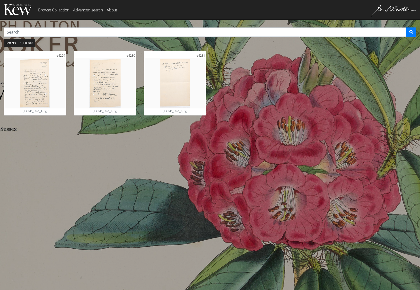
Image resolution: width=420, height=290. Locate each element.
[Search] (411, 32)
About (112, 10)
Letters (11, 43)
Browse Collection (53, 10)
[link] (60, 55)
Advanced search (88, 10)
